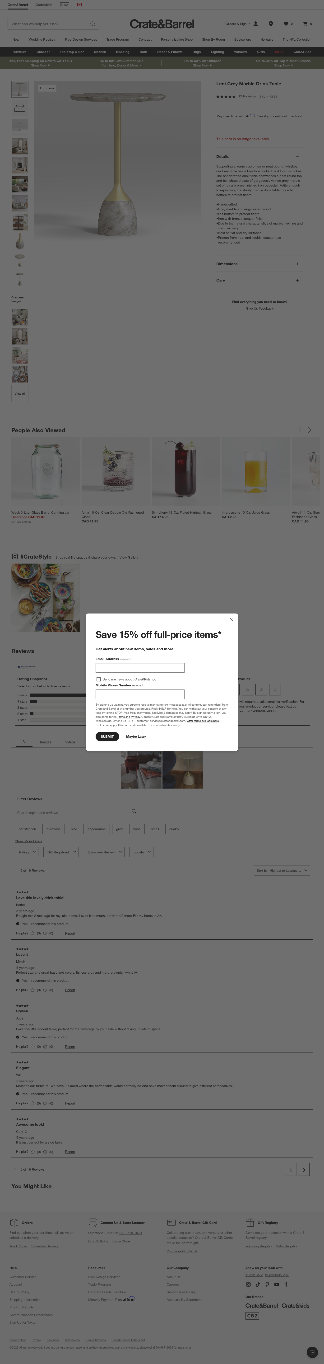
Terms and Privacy (128, 716)
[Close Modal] (232, 619)
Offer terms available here (203, 721)
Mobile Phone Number (119, 685)
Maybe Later (136, 736)
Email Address (113, 659)
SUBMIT (107, 736)
